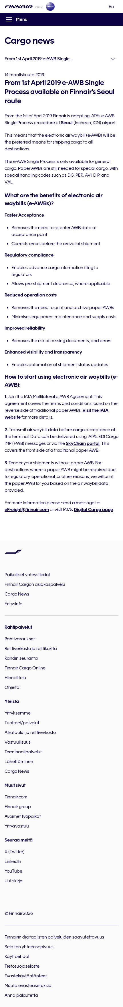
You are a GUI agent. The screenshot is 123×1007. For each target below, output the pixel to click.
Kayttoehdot (17, 956)
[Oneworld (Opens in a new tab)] (50, 6)
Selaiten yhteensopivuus (29, 946)
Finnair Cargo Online (25, 668)
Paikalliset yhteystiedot (27, 574)
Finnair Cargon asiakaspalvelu (35, 584)
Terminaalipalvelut (23, 751)
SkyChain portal (83, 443)
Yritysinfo (13, 603)
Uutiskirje (13, 880)
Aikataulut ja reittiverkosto (30, 732)
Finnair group (18, 806)
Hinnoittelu (15, 677)
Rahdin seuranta (21, 658)
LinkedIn (13, 861)
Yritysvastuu (17, 826)
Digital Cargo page (93, 509)
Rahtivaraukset (20, 638)
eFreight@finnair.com (27, 509)
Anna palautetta (21, 995)
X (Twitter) (15, 851)
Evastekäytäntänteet (26, 975)
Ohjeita (12, 687)
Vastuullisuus (18, 742)
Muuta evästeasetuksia (28, 985)
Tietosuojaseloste (22, 966)
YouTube (13, 871)
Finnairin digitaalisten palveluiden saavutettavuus (54, 937)
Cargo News (17, 594)
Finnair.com (16, 797)
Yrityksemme (18, 713)
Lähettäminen (19, 761)
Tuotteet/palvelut (22, 722)
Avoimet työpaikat (23, 816)
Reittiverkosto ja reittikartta (31, 648)
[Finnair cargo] (24, 6)
